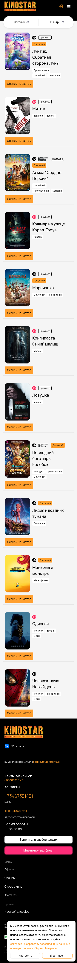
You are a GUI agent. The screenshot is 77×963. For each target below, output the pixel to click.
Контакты (10, 895)
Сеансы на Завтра (19, 84)
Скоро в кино (13, 886)
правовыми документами (46, 761)
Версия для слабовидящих (39, 839)
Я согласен (57, 955)
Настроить (25, 955)
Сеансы (9, 878)
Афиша (9, 869)
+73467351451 (18, 796)
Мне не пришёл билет (38, 850)
